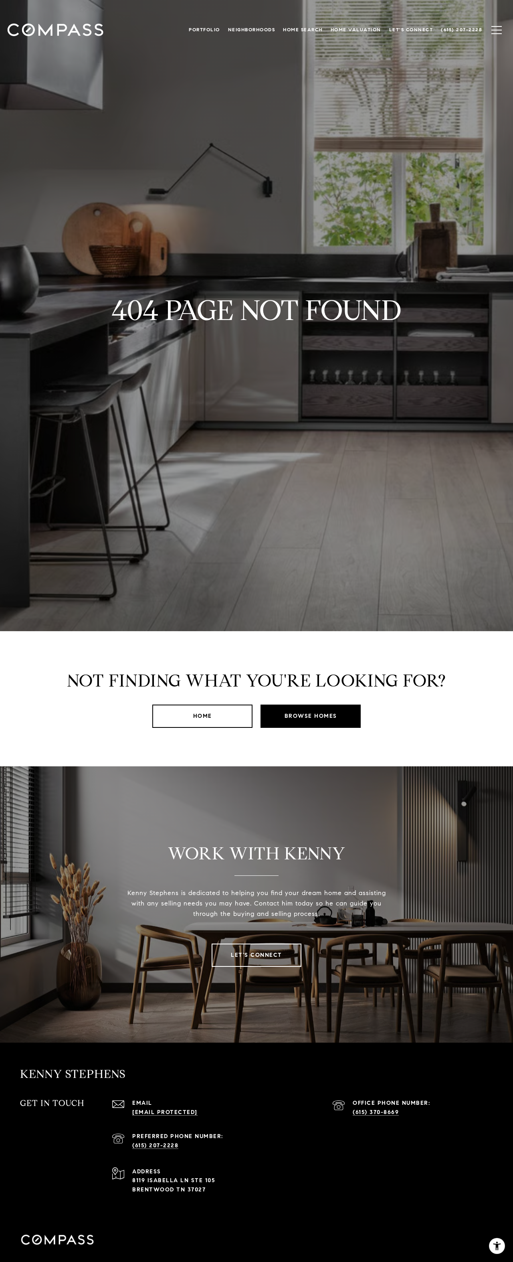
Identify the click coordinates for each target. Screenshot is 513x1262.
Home (202, 716)
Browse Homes (311, 716)
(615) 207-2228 (155, 1145)
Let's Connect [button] (256, 955)
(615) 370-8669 (376, 1112)
